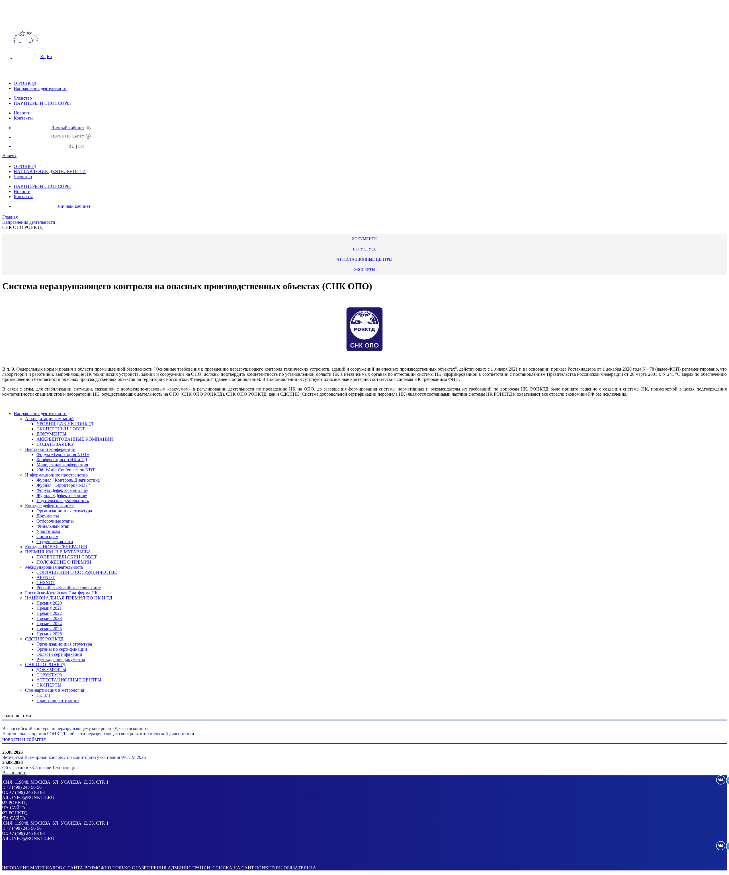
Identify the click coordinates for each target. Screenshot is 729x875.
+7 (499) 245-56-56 (24, 787)
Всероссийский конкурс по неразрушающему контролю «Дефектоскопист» (75, 728)
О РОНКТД (25, 83)
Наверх (9, 155)
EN (81, 146)
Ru (43, 56)
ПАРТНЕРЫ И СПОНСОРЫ (42, 103)
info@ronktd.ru (33, 797)
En (49, 56)
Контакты (23, 118)
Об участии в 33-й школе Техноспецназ (40, 767)
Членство (23, 98)
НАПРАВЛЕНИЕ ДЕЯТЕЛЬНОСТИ (50, 171)
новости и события (24, 739)
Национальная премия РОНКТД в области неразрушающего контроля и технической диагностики (98, 733)
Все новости (14, 772)
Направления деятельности (40, 88)
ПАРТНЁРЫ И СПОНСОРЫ (42, 186)
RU (71, 146)
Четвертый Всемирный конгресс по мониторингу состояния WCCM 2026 (74, 757)
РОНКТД (18, 802)
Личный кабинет (67, 127)
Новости (22, 112)
